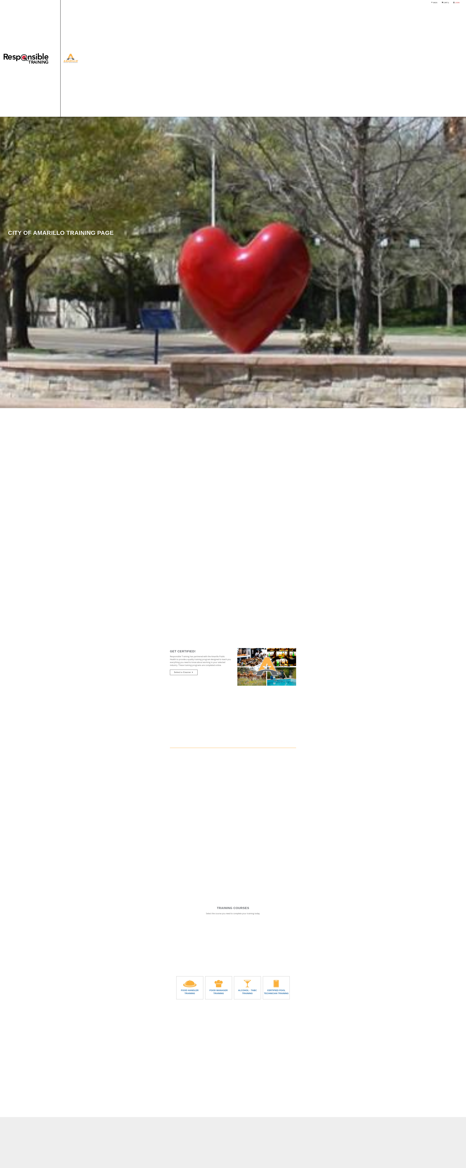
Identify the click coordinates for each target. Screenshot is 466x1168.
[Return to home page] (74, 58)
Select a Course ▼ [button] (183, 672)
